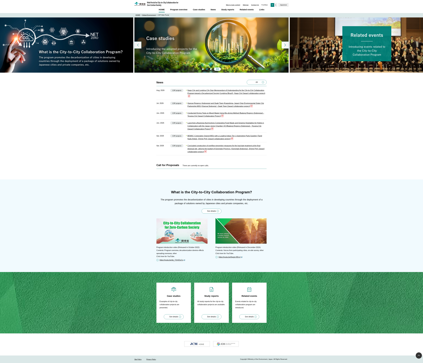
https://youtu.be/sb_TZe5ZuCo (171, 260)
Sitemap (246, 5)
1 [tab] (203, 69)
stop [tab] (217, 69)
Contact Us (255, 5)
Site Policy (138, 359)
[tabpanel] (211, 45)
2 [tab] (207, 69)
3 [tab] (211, 69)
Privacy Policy (151, 359)
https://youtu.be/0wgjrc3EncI (229, 257)
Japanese (283, 5)
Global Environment (149, 15)
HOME (137, 15)
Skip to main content (233, 5)
